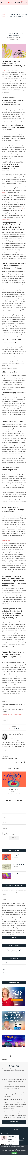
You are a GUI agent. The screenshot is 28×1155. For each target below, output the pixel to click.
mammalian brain (6, 219)
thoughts (4, 71)
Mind (14, 31)
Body (4, 966)
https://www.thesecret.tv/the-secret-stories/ (12, 714)
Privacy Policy (12, 934)
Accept (14, 1153)
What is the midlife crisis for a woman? (13, 1138)
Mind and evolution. (18, 873)
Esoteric (4, 720)
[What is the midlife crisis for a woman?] (4, 1138)
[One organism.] (14, 779)
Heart (4, 969)
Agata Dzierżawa (17, 37)
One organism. (14, 789)
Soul (4, 976)
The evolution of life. (18, 864)
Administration (6, 962)
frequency (4, 192)
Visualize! (6, 540)
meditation (20, 208)
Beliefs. (10, 1144)
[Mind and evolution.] (6, 876)
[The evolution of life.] (6, 867)
